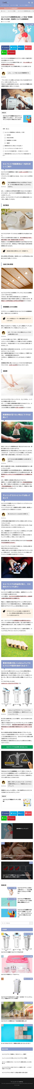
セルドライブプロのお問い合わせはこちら (17, 747)
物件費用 (7, 135)
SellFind (21, 1081)
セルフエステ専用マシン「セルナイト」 (10, 974)
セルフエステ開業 (11, 11)
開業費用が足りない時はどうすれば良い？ (13, 145)
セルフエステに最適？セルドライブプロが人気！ (12, 952)
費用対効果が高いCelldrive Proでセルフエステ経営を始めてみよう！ (17, 154)
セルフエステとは (5, 5)
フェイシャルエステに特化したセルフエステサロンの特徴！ (15, 1058)
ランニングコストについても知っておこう (13, 148)
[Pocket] (28, 47)
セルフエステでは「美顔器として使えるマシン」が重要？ (14, 1054)
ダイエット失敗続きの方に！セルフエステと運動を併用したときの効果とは (16, 1062)
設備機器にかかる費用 (10, 140)
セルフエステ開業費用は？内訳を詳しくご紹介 (14, 132)
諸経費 (7, 143)
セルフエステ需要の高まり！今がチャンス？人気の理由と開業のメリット (25, 900)
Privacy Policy (24, 1083)
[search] (31, 923)
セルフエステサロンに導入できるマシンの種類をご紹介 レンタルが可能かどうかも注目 (16, 1068)
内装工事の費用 (8, 137)
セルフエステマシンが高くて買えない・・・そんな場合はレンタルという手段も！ (25, 890)
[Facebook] (5, 47)
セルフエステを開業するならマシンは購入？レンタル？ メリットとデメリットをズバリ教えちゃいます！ (12, 117)
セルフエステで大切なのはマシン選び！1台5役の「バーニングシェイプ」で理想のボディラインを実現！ (16, 997)
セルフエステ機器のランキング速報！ (12, 800)
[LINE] (4, 52)
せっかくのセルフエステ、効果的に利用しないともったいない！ (16, 1043)
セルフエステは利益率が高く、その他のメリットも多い (15, 151)
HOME (4, 11)
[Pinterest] (11, 52)
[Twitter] (13, 47)
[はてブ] (21, 47)
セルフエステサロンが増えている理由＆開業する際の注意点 (15, 1072)
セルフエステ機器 (14, 5)
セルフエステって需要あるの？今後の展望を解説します (14, 1021)
